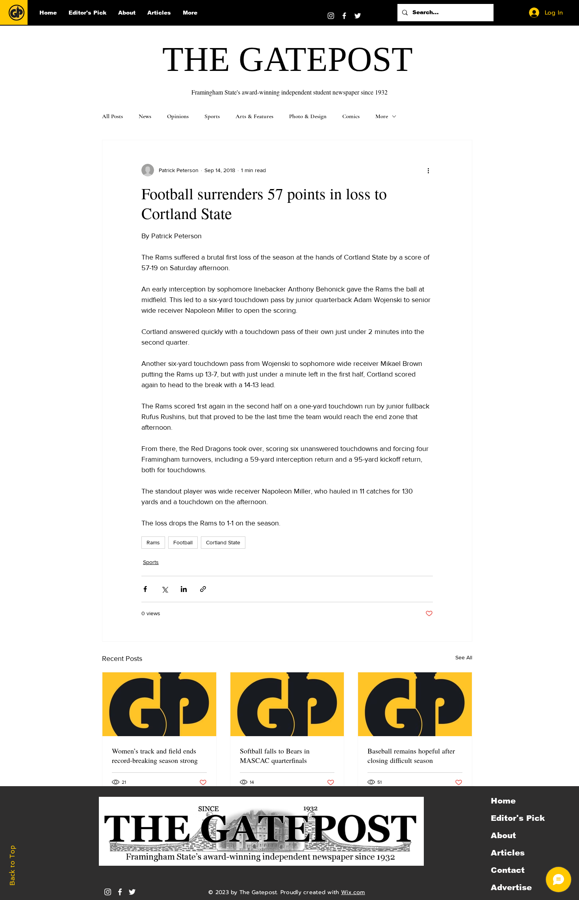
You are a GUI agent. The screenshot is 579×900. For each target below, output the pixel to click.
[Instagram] (331, 15)
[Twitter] (357, 15)
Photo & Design (308, 116)
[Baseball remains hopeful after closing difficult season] (415, 704)
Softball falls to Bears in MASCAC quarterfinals (275, 755)
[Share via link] (203, 589)
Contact (508, 870)
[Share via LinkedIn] (183, 589)
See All (463, 657)
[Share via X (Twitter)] (164, 589)
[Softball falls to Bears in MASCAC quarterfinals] (287, 704)
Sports (212, 116)
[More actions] (428, 170)
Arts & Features (254, 116)
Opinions (178, 116)
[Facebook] (344, 15)
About (503, 835)
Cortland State (223, 542)
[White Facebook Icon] (119, 891)
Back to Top (12, 865)
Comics (351, 116)
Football (183, 542)
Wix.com (353, 892)
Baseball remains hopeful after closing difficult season (411, 755)
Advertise (511, 887)
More (381, 116)
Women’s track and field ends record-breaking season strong (155, 755)
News (145, 116)
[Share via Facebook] (145, 589)
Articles (508, 852)
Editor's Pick (518, 818)
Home (503, 800)
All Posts (112, 116)
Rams (153, 542)
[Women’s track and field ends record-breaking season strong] (159, 704)
